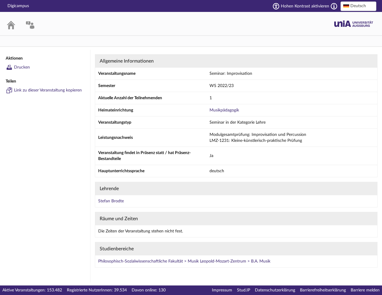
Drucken (22, 67)
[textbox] (358, 6)
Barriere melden (365, 290)
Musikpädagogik (224, 110)
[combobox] (358, 6)
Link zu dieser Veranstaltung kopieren (48, 90)
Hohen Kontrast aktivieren (305, 6)
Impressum (222, 290)
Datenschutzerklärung (275, 290)
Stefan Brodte (111, 201)
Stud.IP (243, 290)
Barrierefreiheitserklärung (323, 290)
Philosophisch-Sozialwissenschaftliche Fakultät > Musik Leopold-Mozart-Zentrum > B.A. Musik (184, 261)
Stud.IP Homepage (353, 23)
